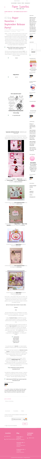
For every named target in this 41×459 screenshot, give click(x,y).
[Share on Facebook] (4, 385)
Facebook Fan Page (13, 317)
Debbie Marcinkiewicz (18, 181)
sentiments (13, 392)
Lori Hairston (22, 225)
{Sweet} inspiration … (20, 452)
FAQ (30, 189)
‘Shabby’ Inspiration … (20, 439)
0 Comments (13, 31)
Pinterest (16, 307)
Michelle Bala (19, 267)
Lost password (27, 3)
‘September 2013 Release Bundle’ (12, 132)
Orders (23, 3)
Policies (31, 194)
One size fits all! (33, 110)
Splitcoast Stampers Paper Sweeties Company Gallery (16, 304)
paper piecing (22, 390)
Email (32, 49)
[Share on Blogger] (31, 37)
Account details (14, 3)
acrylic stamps (10, 389)
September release (20, 392)
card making (16, 389)
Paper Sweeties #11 (12, 326)
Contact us (32, 67)
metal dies (21, 389)
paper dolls (16, 390)
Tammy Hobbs (18, 293)
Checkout (19, 3)
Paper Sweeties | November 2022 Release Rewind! (33, 132)
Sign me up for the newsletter (11, 425)
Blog (13, 29)
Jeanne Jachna (19, 203)
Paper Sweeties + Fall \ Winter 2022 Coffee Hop (33, 149)
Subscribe (16, 346)
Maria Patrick (18, 245)
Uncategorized (17, 29)
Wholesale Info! (32, 197)
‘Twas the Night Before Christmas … (20, 446)
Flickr (16, 310)
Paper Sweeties (7, 392)
